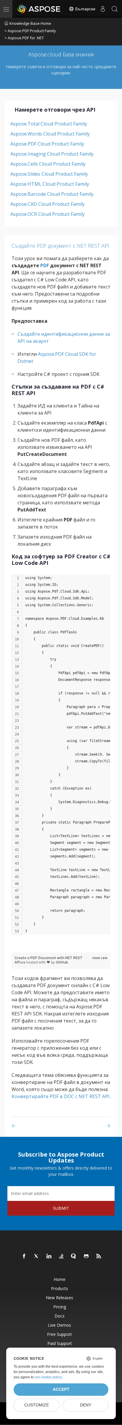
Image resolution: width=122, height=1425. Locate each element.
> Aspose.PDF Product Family (30, 30)
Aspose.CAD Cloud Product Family (47, 204)
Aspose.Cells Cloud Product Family (48, 164)
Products (59, 1288)
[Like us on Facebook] (24, 1256)
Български (84, 8)
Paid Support (59, 1343)
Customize (36, 1405)
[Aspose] (39, 9)
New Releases (59, 1297)
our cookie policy (48, 1377)
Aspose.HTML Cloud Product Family (49, 184)
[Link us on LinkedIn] (49, 1256)
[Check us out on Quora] (74, 1256)
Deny (85, 1405)
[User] (103, 9)
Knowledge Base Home (30, 23)
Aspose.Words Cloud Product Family (50, 134)
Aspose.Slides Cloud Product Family (49, 174)
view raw (99, 958)
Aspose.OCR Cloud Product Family (47, 214)
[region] (61, 758)
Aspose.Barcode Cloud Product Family (52, 194)
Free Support (59, 1334)
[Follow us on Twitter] (37, 1256)
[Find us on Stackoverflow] (61, 1256)
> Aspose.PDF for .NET (24, 37)
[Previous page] (15, 1126)
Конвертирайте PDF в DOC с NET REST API (61, 1096)
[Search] (114, 9)
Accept (61, 1389)
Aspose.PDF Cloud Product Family (47, 144)
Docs (59, 1316)
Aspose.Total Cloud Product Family (48, 123)
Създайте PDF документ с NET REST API (60, 245)
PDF (44, 265)
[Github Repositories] (86, 1256)
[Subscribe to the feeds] (99, 1256)
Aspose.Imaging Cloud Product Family (52, 154)
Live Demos (59, 1325)
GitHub (62, 962)
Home (59, 1279)
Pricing (59, 1307)
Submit (61, 1208)
